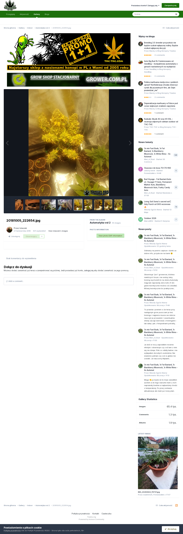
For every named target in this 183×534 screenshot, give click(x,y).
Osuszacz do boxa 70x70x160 (157, 168)
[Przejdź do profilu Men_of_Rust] (140, 149)
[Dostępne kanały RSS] (176, 505)
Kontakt (95, 513)
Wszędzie (166, 14)
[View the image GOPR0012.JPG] (32, 204)
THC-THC (153, 127)
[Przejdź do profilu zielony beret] (140, 169)
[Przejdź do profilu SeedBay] (140, 62)
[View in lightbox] (69, 142)
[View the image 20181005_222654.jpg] (78, 204)
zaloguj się (89, 270)
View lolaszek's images (58, 231)
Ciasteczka (106, 513)
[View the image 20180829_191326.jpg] (118, 204)
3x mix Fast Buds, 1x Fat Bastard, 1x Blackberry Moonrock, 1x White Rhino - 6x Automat (161, 238)
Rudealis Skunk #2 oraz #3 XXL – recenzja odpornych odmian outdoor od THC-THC (161, 122)
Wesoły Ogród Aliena (153, 210)
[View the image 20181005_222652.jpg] (88, 204)
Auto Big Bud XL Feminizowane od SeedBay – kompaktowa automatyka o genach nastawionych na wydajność (161, 64)
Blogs (47, 14)
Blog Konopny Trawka (166, 51)
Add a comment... (16, 281)
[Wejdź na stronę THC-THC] (68, 51)
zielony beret (149, 170)
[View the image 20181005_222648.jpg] (98, 204)
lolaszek (23, 228)
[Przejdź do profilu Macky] (140, 44)
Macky (152, 51)
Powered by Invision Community (91, 519)
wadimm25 (147, 495)
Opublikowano (157, 246)
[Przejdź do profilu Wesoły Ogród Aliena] (140, 202)
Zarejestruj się (170, 5)
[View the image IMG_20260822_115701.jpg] (158, 463)
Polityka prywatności (81, 513)
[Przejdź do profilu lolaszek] (9, 230)
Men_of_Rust (149, 159)
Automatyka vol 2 (100, 222)
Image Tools (122, 191)
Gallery (37, 14)
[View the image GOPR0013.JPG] (19, 204)
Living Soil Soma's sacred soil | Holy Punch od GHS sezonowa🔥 (157, 204)
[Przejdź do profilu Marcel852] (140, 219)
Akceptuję (171, 529)
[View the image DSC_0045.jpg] (49, 204)
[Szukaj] (176, 14)
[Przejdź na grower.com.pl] (68, 79)
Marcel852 (148, 221)
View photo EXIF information (110, 236)
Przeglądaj (10, 14)
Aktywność (24, 14)
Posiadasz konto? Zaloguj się (144, 5)
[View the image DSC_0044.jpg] (65, 204)
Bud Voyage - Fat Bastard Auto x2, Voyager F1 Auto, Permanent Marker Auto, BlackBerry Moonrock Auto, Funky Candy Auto (158, 184)
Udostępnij (15, 236)
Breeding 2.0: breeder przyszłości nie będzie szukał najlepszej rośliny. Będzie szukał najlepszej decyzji (161, 45)
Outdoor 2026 (150, 218)
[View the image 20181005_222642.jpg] (108, 204)
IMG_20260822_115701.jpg (149, 492)
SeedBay (153, 69)
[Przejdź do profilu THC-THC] (140, 120)
